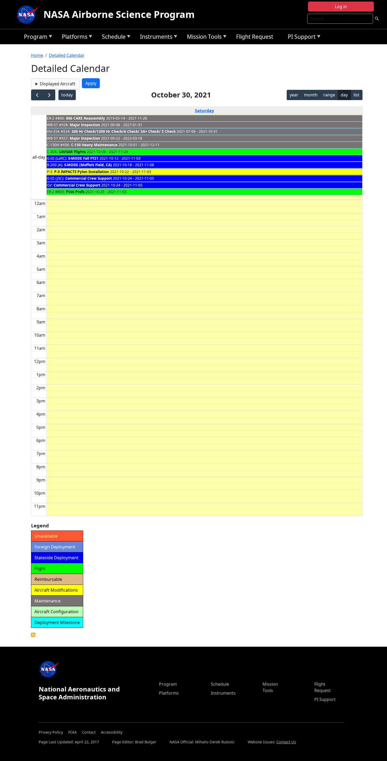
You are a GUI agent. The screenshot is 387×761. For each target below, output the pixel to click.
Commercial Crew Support (88, 178)
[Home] (28, 14)
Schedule (112, 37)
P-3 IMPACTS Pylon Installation (81, 171)
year (294, 95)
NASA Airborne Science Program (119, 14)
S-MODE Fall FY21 (83, 158)
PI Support (300, 37)
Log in (341, 6)
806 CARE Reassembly (85, 118)
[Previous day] (37, 95)
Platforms (73, 37)
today (67, 95)
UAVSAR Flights (72, 151)
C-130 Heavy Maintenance (94, 144)
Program (34, 37)
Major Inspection (85, 124)
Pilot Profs (75, 191)
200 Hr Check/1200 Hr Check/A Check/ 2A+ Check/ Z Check (124, 131)
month (310, 95)
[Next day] (49, 95)
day (344, 95)
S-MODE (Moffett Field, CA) (88, 164)
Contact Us (286, 741)
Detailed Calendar (67, 55)
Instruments (154, 37)
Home (37, 55)
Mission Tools (203, 37)
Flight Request (254, 36)
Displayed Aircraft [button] (57, 84)
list (356, 95)
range (329, 95)
